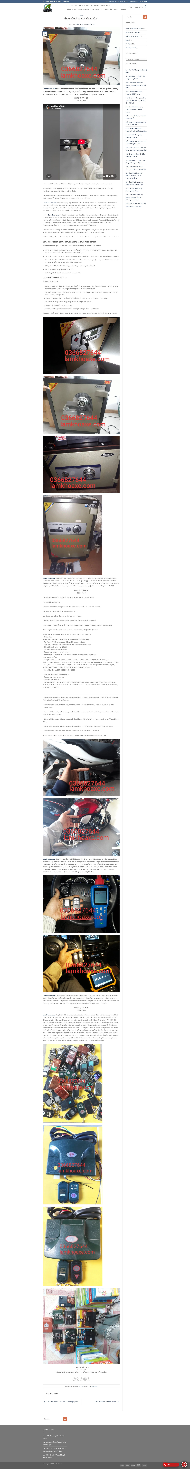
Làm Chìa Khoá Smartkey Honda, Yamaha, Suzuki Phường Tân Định (134, 175)
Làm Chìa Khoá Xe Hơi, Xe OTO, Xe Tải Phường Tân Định (136, 168)
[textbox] (136, 59)
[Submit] (65, 1419)
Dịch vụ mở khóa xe (132, 32)
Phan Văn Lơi (90, 24)
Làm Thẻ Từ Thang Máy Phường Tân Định (134, 136)
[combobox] (136, 59)
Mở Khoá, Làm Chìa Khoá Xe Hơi (97, 5)
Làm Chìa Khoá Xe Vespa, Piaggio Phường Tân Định (134, 183)
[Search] (66, 5)
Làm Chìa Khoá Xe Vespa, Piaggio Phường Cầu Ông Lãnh (136, 129)
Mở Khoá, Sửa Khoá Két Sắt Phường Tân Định (135, 155)
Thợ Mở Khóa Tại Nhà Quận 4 (105, 1401)
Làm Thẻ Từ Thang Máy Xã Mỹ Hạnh (136, 71)
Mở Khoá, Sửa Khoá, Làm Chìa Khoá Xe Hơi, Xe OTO (136, 123)
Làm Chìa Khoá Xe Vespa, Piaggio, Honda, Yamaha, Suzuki (134, 109)
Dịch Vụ (80, 5)
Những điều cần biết (133, 36)
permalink (94, 1386)
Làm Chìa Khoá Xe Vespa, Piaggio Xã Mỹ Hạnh (134, 93)
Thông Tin (122, 9)
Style (127, 40)
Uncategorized (131, 48)
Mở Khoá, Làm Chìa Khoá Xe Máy (77, 9)
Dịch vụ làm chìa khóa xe (134, 28)
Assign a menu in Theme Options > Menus (116, 1)
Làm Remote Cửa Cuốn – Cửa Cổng (104, 9)
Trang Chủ (72, 5)
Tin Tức (81, 15)
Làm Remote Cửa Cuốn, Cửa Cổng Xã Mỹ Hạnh (135, 77)
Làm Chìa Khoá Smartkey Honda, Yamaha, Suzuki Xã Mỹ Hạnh (136, 85)
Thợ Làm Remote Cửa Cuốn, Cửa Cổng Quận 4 (62, 1401)
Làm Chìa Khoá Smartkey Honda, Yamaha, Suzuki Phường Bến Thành (134, 197)
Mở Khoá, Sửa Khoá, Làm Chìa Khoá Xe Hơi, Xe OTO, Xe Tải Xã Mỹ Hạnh (136, 100)
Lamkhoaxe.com (49, 89)
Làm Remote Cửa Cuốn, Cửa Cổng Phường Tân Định (135, 161)
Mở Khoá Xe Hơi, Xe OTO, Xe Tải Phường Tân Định (136, 142)
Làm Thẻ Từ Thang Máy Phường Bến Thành (134, 189)
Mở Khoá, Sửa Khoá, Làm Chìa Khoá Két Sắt (136, 117)
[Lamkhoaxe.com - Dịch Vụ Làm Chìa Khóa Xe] (53, 7)
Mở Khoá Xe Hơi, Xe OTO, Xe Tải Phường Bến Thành (136, 205)
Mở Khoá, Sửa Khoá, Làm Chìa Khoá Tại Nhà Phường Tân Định (136, 149)
